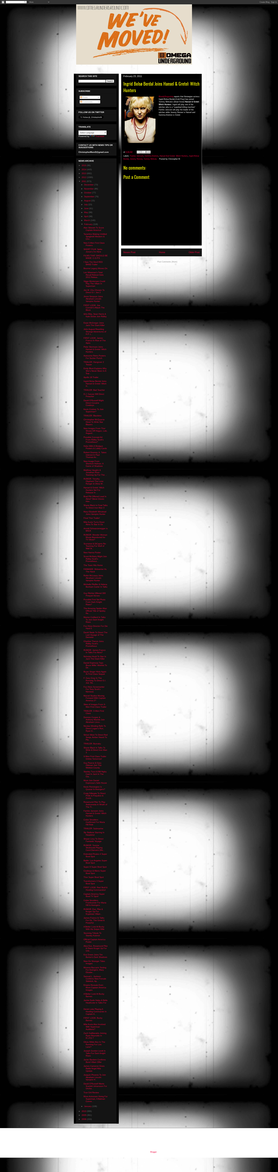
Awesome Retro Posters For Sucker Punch (95, 357)
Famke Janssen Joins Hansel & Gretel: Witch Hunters (95, 813)
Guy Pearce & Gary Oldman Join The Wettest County (92, 765)
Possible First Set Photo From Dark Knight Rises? (94, 602)
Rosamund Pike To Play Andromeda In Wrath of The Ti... (95, 804)
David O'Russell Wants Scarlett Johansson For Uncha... (95, 1086)
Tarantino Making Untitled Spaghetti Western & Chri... (95, 236)
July (86, 204)
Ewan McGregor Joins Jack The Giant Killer (94, 324)
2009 (84, 1115)
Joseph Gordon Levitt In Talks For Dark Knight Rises (95, 1053)
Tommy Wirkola (150, 159)
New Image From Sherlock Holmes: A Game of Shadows (93, 463)
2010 (84, 1111)
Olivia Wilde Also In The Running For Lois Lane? (94, 1044)
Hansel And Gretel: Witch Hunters (174, 156)
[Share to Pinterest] (149, 152)
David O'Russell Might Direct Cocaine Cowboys (94, 402)
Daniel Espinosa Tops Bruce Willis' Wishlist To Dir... (95, 665)
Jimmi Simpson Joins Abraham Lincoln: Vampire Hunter (93, 299)
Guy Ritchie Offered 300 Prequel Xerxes (95, 594)
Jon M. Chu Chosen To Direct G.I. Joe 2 (94, 291)
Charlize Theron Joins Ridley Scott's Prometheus (94, 643)
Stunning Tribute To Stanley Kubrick (92, 934)
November (89, 189)
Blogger (153, 1152)
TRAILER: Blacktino (92, 415)
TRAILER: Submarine (93, 828)
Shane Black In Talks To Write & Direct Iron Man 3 (95, 750)
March (87, 220)
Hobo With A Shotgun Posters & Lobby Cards (95, 447)
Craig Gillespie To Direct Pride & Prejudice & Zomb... (95, 795)
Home (162, 252)
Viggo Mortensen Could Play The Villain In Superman (94, 283)
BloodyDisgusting (166, 96)
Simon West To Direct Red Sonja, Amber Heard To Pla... (96, 737)
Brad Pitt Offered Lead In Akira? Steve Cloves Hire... (95, 499)
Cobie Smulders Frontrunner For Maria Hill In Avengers (95, 902)
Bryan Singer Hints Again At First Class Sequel (95, 673)
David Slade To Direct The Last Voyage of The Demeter (95, 634)
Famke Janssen (136, 156)
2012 (84, 177)
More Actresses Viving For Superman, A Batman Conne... (96, 1098)
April (86, 216)
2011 (84, 181)
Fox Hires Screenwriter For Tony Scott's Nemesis (94, 689)
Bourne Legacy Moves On (95, 268)
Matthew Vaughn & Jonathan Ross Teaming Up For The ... (95, 472)
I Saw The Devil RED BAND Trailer (93, 263)
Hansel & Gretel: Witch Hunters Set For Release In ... (94, 490)
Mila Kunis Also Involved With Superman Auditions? (95, 1026)
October (88, 192)
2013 (84, 173)
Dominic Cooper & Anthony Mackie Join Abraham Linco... (94, 719)
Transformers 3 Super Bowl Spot (94, 882)
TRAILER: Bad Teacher (94, 390)
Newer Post (129, 252)
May (86, 212)
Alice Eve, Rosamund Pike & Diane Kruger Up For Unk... (96, 948)
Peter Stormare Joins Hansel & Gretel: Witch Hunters (95, 349)
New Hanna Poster (92, 552)
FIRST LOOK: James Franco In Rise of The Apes (95, 340)
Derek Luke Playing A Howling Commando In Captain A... (95, 1011)
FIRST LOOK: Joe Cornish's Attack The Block (94, 307)
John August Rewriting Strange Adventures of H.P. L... (95, 331)
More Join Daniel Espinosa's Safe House (95, 781)
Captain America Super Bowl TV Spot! (94, 895)
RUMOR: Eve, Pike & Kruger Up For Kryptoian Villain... (93, 911)
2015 (84, 165)
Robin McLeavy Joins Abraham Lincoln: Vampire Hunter (93, 578)
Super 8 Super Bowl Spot (95, 867)
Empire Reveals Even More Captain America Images (95, 987)
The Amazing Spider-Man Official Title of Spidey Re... (95, 610)
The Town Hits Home (93, 565)
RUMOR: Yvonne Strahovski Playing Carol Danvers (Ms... (94, 847)
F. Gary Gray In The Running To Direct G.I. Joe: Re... (95, 680)
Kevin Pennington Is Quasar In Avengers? (94, 788)
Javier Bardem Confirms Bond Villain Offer (95, 1060)
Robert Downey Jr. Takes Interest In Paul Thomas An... (95, 454)
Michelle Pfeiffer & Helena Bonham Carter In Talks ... (95, 586)
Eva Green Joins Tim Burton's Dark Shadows (95, 955)
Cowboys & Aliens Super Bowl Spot (95, 872)
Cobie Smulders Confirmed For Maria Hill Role (94, 822)
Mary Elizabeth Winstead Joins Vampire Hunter (95, 512)
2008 (84, 1119)
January (88, 1106)
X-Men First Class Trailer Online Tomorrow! (95, 757)
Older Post (194, 252)
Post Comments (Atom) (167, 262)
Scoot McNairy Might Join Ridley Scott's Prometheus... (95, 558)
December (89, 184)
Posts (85, 97)
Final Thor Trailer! (92, 518)
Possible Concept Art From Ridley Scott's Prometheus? (94, 439)
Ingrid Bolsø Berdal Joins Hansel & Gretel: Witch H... (95, 383)
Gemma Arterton (151, 156)
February (88, 224)
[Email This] (138, 152)
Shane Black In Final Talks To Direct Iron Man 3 (96, 506)
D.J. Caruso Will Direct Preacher (94, 395)
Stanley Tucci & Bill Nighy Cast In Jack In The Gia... (95, 774)
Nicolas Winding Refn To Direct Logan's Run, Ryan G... (95, 728)
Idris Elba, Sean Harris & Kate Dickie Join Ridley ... (95, 316)
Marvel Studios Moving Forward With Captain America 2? (95, 698)
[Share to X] (143, 152)
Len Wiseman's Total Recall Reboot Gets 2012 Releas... (94, 274)
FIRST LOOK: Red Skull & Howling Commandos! (95, 888)
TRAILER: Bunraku (92, 743)
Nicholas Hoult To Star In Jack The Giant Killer (95, 657)
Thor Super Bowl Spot (94, 877)
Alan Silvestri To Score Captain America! (94, 228)
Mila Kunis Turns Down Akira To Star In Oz (94, 523)
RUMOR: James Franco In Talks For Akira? (95, 651)
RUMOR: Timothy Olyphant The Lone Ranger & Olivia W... (94, 481)
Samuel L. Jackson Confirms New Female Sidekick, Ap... (95, 978)
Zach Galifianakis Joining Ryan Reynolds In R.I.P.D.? (95, 1035)
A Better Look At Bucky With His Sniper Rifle (94, 928)
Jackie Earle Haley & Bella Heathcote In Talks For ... (95, 1002)
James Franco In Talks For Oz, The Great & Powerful (94, 920)
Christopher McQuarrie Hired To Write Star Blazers (94, 422)
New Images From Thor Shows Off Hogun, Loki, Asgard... (95, 430)
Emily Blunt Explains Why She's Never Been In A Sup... (95, 370)
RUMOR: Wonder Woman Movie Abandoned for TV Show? (95, 537)
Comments (87, 102)
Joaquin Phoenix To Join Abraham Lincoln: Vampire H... (95, 1077)
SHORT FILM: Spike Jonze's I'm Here (93, 250)
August (87, 200)
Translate (100, 136)
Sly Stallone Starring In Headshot (94, 833)
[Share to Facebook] (146, 152)
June (86, 208)
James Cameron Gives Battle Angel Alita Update (94, 1068)
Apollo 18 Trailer (91, 377)
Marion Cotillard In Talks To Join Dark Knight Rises (95, 619)
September (89, 196)
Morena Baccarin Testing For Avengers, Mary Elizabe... (95, 970)
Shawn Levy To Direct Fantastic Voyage (93, 840)
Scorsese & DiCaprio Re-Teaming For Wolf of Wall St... (95, 546)
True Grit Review (91, 1092)
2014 (84, 169)
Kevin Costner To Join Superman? (94, 410)
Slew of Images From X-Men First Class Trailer (95, 705)
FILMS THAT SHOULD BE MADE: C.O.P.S (96, 256)
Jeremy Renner (136, 159)
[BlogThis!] (140, 152)
